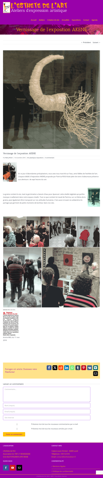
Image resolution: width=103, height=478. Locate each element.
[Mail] (19, 468)
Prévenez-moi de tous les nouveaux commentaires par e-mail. (54, 424)
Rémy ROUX (9, 158)
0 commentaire (49, 158)
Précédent (87, 42)
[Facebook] (6, 468)
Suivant (95, 42)
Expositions (40, 158)
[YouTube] (12, 468)
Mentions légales (59, 466)
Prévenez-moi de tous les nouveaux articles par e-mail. (52, 429)
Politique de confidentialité (63, 471)
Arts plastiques (31, 158)
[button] (14, 231)
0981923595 (65, 454)
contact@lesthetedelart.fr (66, 457)
